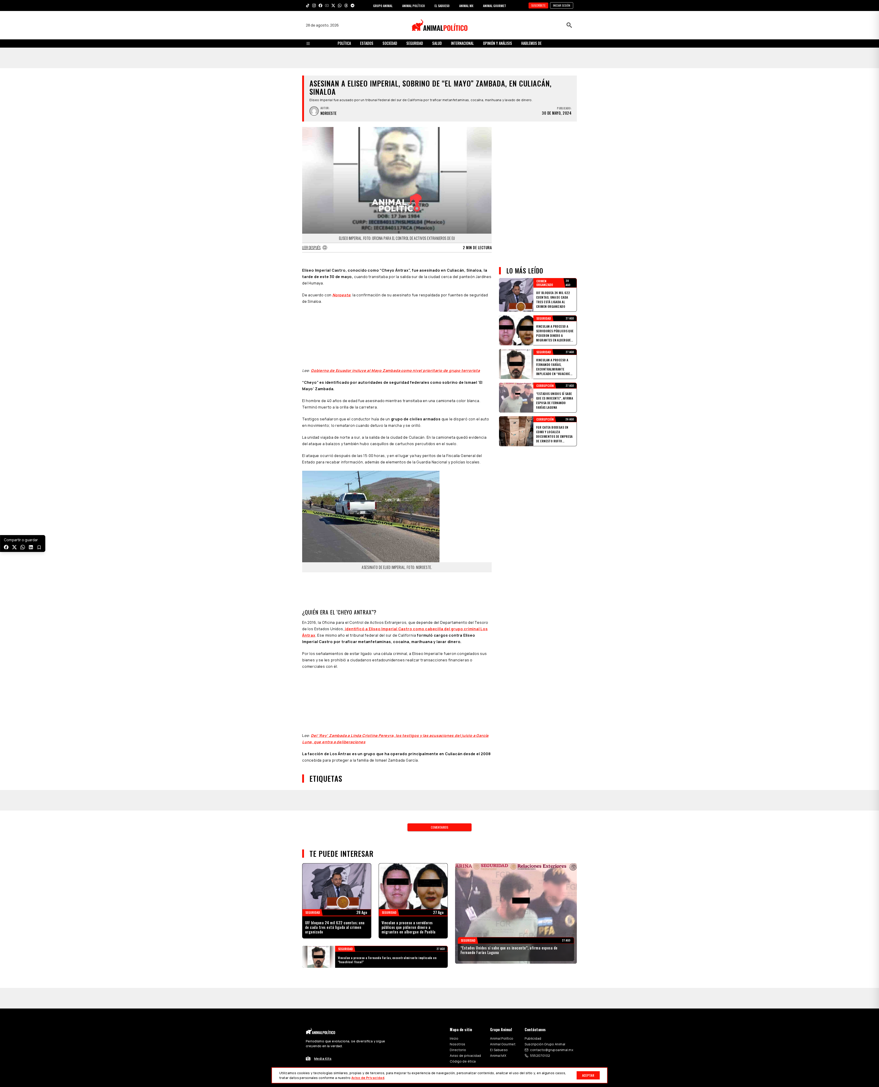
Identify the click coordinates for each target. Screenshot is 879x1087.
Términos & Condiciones (501, 886)
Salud (437, 43)
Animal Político (501, 845)
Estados (366, 43)
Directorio (458, 856)
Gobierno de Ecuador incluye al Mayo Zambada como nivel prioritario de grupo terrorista (395, 292)
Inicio (454, 845)
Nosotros (457, 851)
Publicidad (533, 845)
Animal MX (498, 862)
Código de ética (463, 868)
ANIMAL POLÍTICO (413, 5)
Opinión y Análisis (497, 43)
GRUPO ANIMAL (383, 5)
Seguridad (414, 43)
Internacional (462, 43)
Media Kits (322, 865)
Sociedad (390, 43)
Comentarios (439, 654)
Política (344, 43)
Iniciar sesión (561, 5)
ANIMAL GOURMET (494, 5)
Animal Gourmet (502, 851)
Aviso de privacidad (465, 862)
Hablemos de (531, 43)
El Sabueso (499, 856)
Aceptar (588, 1075)
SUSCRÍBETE (538, 5)
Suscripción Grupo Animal (545, 851)
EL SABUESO (442, 5)
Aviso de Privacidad (367, 1078)
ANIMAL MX (466, 5)
